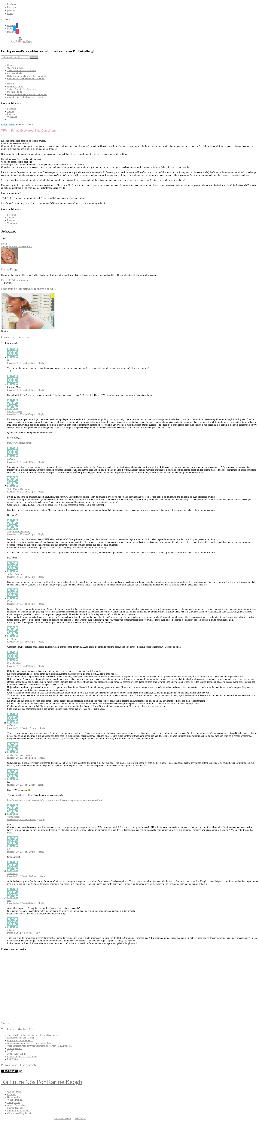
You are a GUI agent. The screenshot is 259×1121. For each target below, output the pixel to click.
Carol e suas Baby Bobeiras (20, 1113)
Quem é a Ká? (15, 68)
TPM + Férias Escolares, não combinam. (29, 130)
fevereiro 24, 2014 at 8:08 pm (21, 903)
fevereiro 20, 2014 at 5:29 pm (21, 852)
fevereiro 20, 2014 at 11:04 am (21, 819)
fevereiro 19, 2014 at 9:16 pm (21, 641)
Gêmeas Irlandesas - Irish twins (22, 1056)
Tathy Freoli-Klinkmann (18, 489)
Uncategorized (8, 124)
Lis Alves (11, 639)
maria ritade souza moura (19, 755)
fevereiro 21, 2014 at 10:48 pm (21, 876)
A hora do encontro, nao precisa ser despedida (29, 1043)
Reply (41, 363)
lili (8, 849)
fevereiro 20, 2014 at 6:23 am (21, 784)
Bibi (9, 900)
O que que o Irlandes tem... (20, 1040)
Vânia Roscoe (13, 816)
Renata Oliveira (14, 411)
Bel (8, 360)
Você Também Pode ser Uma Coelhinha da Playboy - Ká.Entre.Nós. (39, 1045)
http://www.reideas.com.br (19, 442)
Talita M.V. (12, 873)
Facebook (13, 246)
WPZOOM (80, 1118)
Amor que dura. (14, 1048)
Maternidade (14, 73)
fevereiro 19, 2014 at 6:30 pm (21, 414)
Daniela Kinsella (15, 663)
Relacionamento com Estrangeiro (27, 76)
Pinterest (22, 246)
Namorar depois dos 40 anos (20, 1037)
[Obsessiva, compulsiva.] (28, 328)
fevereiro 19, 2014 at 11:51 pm (21, 728)
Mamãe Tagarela (15, 1108)
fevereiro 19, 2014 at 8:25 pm (21, 577)
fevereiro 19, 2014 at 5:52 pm (21, 390)
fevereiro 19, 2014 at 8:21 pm (21, 491)
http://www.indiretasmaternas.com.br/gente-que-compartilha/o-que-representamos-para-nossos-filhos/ (54, 800)
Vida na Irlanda (14, 1099)
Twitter (4, 246)
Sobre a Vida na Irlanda (18, 1110)
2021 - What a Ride (16, 1054)
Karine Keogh (9, 269)
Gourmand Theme (62, 1118)
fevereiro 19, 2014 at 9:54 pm (21, 666)
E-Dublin (11, 1094)
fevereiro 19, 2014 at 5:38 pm (21, 363)
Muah (4, 243)
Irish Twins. (12, 1059)
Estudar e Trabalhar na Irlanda (26, 78)
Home (10, 65)
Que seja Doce (14, 1091)
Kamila (10, 601)
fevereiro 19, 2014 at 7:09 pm (21, 462)
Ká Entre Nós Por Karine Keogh (41, 1081)
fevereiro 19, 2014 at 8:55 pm (21, 604)
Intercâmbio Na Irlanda (21, 70)
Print (29, 246)
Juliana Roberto (14, 574)
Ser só (10, 1051)
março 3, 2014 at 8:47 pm (19, 933)
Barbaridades (13, 1097)
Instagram (23, 280)
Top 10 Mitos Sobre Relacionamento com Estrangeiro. (33, 1035)
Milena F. (11, 930)
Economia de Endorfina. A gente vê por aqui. (28, 288)
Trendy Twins (13, 1102)
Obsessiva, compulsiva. (15, 337)
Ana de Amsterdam (16, 1105)
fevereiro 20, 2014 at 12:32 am (21, 757)
